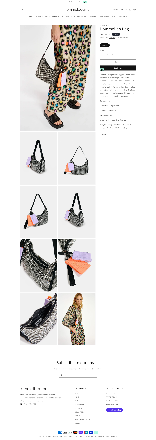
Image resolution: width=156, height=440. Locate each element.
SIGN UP (63, 231)
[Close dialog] (118, 202)
